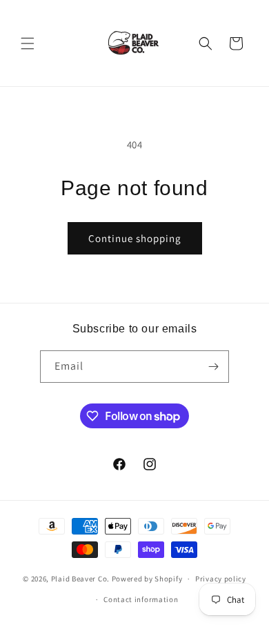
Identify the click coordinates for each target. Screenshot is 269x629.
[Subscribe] (213, 366)
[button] (27, 43)
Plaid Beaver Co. (80, 578)
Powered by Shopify (147, 578)
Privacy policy (220, 578)
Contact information (140, 599)
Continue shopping (134, 238)
